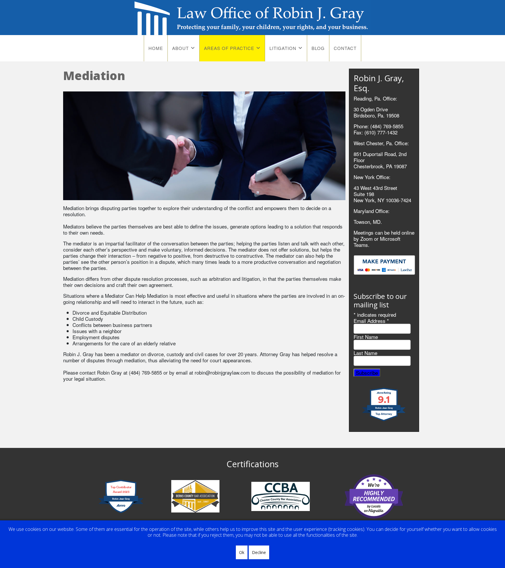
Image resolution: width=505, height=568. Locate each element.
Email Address (371, 321)
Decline (259, 552)
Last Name (365, 353)
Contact (345, 48)
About (180, 48)
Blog (318, 48)
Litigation (282, 48)
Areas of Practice (229, 48)
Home (155, 48)
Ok (241, 552)
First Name (366, 337)
